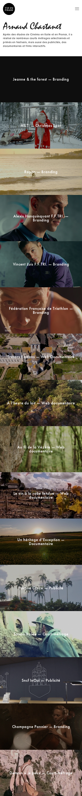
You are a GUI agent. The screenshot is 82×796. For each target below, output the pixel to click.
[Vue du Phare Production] (9, 9)
